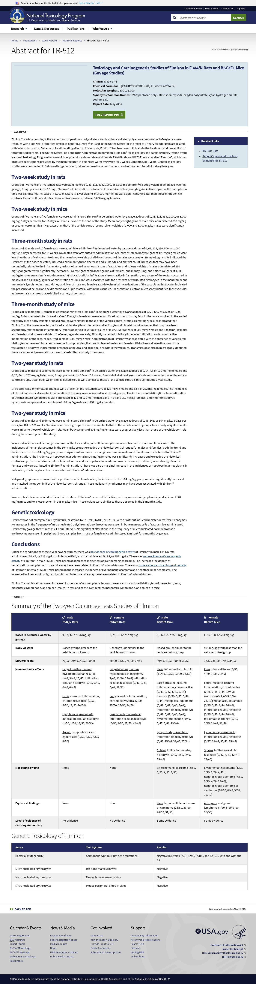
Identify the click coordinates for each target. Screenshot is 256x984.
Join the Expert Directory (104, 939)
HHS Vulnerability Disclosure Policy (222, 953)
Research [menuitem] (17, 28)
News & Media (211, 9)
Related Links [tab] (210, 141)
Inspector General (232, 949)
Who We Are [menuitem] (100, 28)
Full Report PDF (107, 114)
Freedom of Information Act (227, 945)
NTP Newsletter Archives (64, 952)
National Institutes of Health (151, 979)
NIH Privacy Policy (232, 956)
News (53, 948)
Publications (30, 40)
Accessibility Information (144, 935)
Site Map (135, 948)
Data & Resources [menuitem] (46, 28)
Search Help (137, 944)
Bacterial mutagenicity (29, 856)
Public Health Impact (62, 956)
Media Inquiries (58, 944)
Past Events (16, 960)
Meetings (17, 939)
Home (14, 40)
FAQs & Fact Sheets (60, 935)
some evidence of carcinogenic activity (162, 565)
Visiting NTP (137, 952)
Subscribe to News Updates (106, 952)
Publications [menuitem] (76, 28)
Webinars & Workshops (23, 956)
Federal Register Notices (63, 939)
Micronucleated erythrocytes (33, 869)
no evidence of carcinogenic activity (112, 552)
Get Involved (228, 9)
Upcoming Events (19, 935)
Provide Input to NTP (102, 944)
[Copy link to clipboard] (247, 49)
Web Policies (138, 956)
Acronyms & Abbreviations (145, 939)
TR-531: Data (210, 151)
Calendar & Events (193, 9)
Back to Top (23, 909)
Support (241, 9)
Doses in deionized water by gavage (33, 637)
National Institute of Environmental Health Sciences (89, 979)
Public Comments (100, 948)
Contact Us (97, 935)
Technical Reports (72, 40)
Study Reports (49, 40)
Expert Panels (17, 944)
